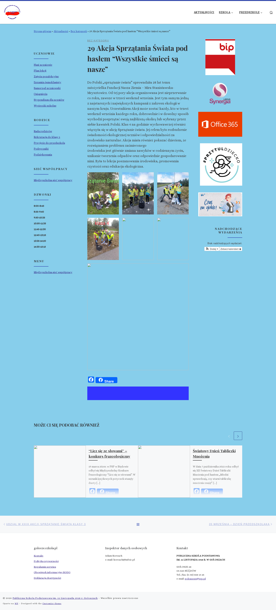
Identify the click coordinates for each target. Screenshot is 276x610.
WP (16, 603)
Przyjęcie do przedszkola (49, 142)
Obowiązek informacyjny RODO (52, 572)
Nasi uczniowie (43, 64)
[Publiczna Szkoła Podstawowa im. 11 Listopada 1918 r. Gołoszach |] (12, 11)
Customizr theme (51, 603)
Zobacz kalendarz (229, 248)
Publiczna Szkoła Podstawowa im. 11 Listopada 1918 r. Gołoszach (55, 598)
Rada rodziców (43, 131)
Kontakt (38, 555)
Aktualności (61, 31)
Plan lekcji (40, 70)
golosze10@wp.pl (195, 578)
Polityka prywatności (46, 561)
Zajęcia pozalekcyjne (46, 76)
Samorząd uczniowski (47, 88)
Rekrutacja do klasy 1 (47, 137)
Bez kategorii (79, 31)
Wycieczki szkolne (45, 105)
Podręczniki (41, 148)
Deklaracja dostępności (47, 577)
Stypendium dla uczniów (49, 99)
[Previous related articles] (229, 436)
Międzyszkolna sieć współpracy (53, 180)
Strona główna (42, 31)
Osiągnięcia (40, 93)
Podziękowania (43, 154)
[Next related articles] (238, 436)
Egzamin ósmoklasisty (47, 82)
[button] (211, 249)
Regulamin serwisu (45, 566)
